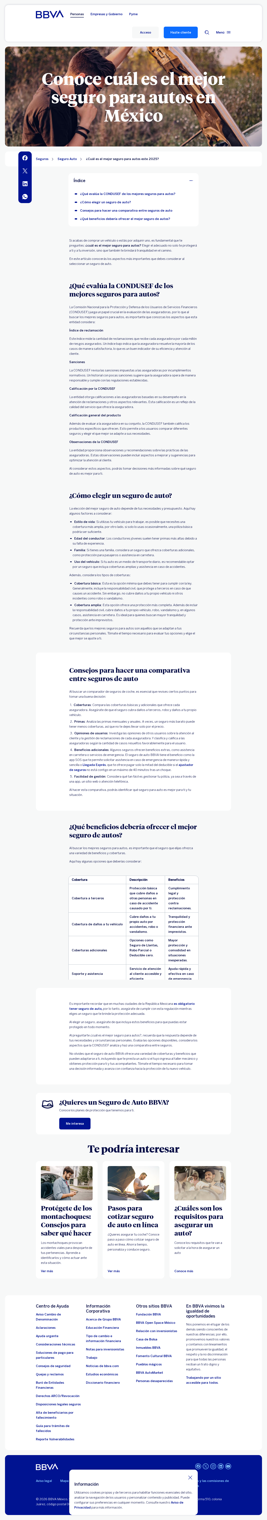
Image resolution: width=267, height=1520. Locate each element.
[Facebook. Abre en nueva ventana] (198, 1466)
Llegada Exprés (94, 765)
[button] (145, 32)
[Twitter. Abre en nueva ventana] (206, 1466)
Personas (77, 14)
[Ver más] (67, 1183)
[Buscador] (207, 32)
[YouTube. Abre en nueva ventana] (228, 1466)
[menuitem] (25, 157)
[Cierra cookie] (190, 1477)
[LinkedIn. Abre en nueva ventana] (221, 1466)
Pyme (133, 14)
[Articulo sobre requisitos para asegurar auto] (200, 1183)
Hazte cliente (180, 32)
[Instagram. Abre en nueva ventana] (213, 1466)
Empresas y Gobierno (106, 14)
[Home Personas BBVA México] (50, 14)
